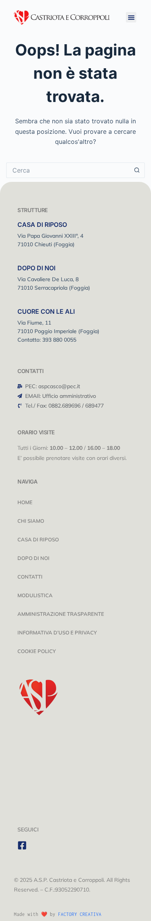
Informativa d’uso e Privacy (57, 632)
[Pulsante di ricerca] (137, 170)
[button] (131, 17)
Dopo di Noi (33, 558)
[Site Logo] (62, 17)
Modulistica (35, 595)
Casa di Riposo (38, 539)
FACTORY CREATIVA (79, 914)
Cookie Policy (36, 651)
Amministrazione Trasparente (60, 614)
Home (25, 502)
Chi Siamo (30, 521)
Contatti (30, 577)
